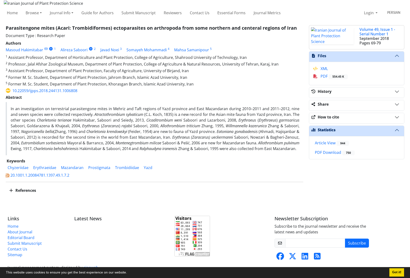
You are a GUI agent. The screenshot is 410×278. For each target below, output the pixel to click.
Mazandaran (72, 167)
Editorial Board (21, 237)
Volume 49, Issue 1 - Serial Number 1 (377, 32)
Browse (32, 12)
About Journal (20, 232)
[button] (128, 273)
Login (369, 12)
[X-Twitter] (292, 257)
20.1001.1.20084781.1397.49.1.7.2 (39, 175)
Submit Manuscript (138, 12)
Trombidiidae (127, 167)
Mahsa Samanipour (191, 49)
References (25, 190)
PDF (332, 76)
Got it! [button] (396, 272)
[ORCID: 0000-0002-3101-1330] (91, 49)
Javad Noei (109, 49)
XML (324, 68)
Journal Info (60, 12)
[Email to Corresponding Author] (46, 49)
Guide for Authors (97, 12)
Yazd (148, 167)
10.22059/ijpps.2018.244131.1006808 (44, 90)
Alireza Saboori (74, 49)
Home (12, 12)
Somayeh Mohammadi (146, 49)
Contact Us (200, 12)
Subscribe (357, 243)
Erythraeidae (44, 167)
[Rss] (317, 257)
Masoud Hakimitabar (24, 49)
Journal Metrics (267, 12)
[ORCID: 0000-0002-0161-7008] (51, 49)
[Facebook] (280, 257)
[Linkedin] (305, 257)
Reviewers (173, 12)
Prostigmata (99, 167)
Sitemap (15, 254)
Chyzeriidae (18, 167)
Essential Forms (231, 12)
